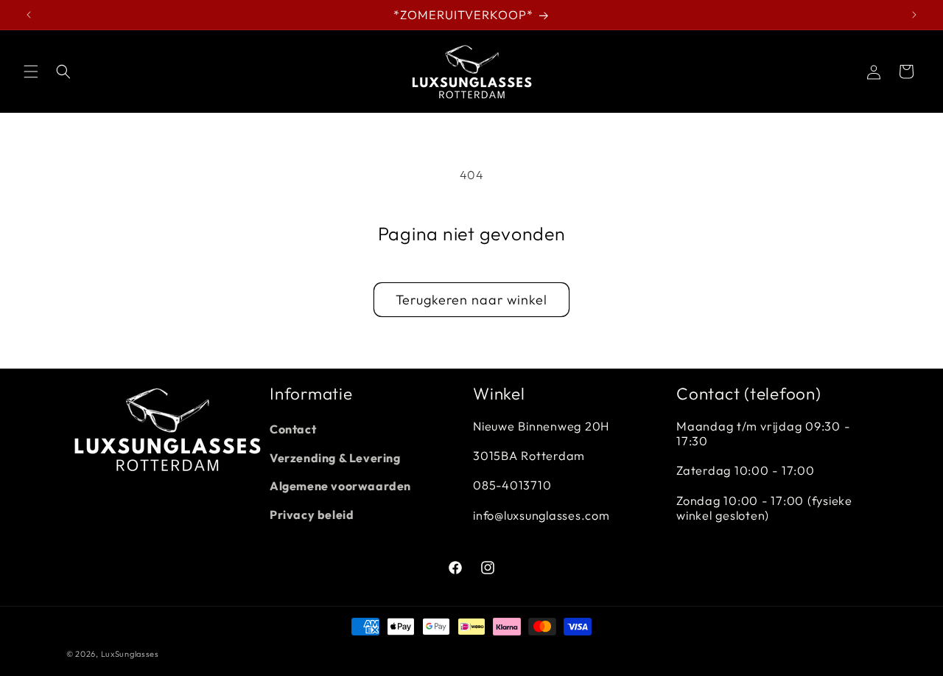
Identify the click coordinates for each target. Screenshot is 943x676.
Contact (293, 429)
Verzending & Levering (335, 457)
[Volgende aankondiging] (914, 15)
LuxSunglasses (130, 654)
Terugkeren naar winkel (471, 299)
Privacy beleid (312, 514)
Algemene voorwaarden (340, 485)
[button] (31, 71)
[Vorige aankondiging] (29, 15)
